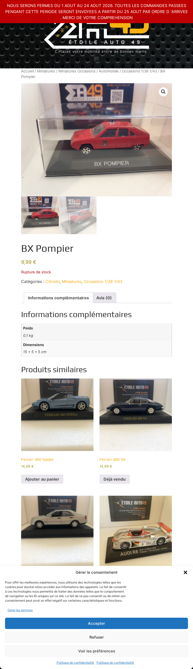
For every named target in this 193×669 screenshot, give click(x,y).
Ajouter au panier (42, 479)
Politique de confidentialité (75, 662)
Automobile (109, 71)
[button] (185, 572)
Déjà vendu (115, 479)
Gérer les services (20, 610)
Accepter (96, 623)
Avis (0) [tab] (104, 297)
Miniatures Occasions (76, 71)
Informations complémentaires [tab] (58, 297)
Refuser (96, 637)
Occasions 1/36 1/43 (139, 71)
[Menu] (96, 58)
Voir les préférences (96, 651)
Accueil (27, 71)
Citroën (52, 281)
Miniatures (46, 71)
